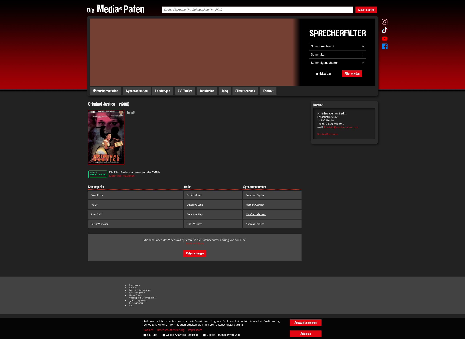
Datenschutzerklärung (139, 290)
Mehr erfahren (195, 243)
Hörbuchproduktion (105, 91)
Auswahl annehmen (305, 322)
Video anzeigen (195, 253)
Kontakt (268, 91)
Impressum (134, 285)
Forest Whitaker (99, 224)
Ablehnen (305, 333)
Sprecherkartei (136, 303)
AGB (131, 305)
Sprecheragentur (137, 292)
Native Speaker (136, 295)
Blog (225, 91)
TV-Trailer (185, 91)
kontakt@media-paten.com (341, 127)
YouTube (152, 334)
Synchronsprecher (137, 300)
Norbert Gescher (255, 204)
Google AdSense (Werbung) (223, 334)
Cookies (148, 330)
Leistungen (162, 91)
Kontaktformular (327, 134)
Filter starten (352, 73)
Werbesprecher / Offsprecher (142, 298)
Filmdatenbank (245, 91)
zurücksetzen (323, 73)
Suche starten (366, 9)
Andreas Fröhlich (255, 224)
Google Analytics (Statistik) (182, 334)
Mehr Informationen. (122, 175)
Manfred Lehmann (256, 214)
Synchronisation (137, 91)
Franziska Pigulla (255, 195)
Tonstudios (207, 91)
